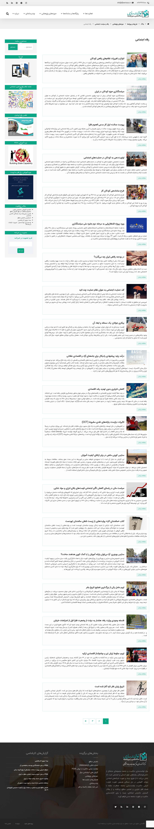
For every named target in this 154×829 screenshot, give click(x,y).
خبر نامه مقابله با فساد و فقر (88, 787)
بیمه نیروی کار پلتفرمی (24, 220)
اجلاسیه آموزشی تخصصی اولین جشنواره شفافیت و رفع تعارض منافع (20, 210)
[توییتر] (115, 807)
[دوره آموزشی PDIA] (20, 156)
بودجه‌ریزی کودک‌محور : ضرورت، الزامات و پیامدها (19, 223)
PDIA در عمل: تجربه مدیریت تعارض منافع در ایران (33, 774)
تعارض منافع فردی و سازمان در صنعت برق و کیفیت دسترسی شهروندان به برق (27, 788)
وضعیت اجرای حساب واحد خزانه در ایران (36, 778)
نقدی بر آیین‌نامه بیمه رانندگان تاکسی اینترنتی (20, 215)
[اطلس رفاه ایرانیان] (20, 127)
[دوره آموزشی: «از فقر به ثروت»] (20, 187)
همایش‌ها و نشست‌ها (90, 779)
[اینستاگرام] (26, 3)
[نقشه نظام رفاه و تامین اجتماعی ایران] (20, 100)
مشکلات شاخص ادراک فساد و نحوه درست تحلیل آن (32, 783)
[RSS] (7, 3)
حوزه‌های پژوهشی (91, 776)
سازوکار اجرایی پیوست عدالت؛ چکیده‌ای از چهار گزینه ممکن (31, 770)
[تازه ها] (20, 70)
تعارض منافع (93, 761)
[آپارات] (16, 3)
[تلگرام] (21, 3)
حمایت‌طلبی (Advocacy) (88, 765)
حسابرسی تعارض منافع (24, 218)
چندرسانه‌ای (94, 783)
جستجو (12, 47)
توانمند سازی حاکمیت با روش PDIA (85, 768)
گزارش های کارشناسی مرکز (89, 772)
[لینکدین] (12, 3)
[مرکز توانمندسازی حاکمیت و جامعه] (138, 13)
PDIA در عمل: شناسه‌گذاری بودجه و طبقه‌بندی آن (34, 765)
